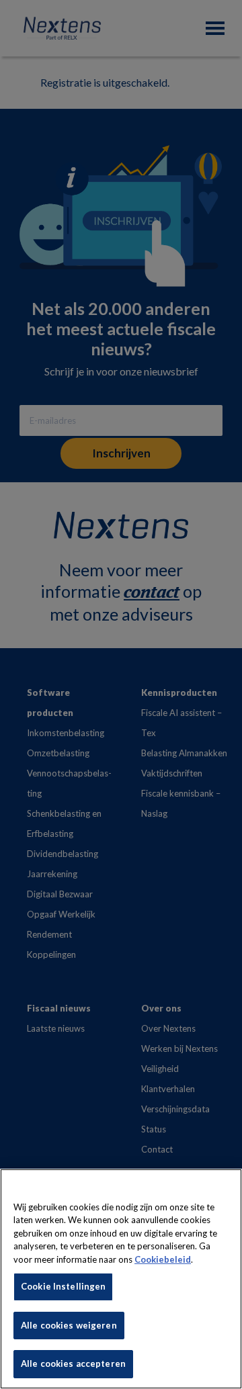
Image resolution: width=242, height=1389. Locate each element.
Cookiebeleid (162, 1259)
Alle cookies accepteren (73, 1363)
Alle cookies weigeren (69, 1325)
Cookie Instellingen (63, 1286)
